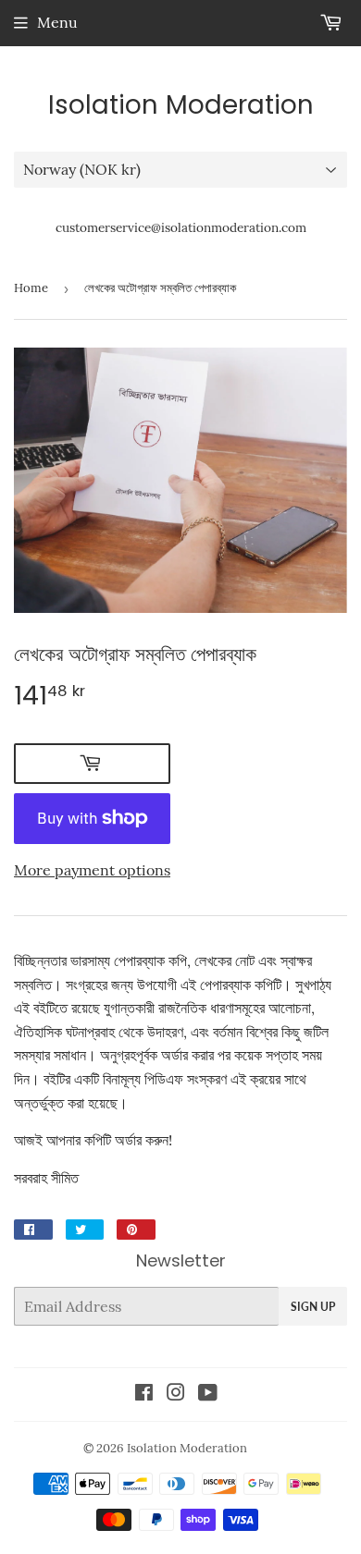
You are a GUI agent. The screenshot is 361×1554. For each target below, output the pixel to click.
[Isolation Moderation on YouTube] (208, 1394)
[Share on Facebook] (33, 1229)
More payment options (92, 870)
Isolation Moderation (181, 105)
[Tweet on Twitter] (85, 1229)
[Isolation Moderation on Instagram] (176, 1394)
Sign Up (313, 1307)
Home (31, 288)
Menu (57, 22)
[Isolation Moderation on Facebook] (144, 1394)
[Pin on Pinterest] (136, 1229)
